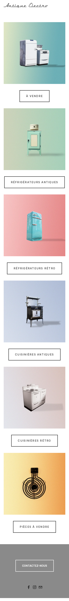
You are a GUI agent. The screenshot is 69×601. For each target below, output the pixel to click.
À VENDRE (34, 96)
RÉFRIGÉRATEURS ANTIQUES (34, 182)
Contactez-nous (34, 565)
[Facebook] (29, 587)
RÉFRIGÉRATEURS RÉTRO (34, 268)
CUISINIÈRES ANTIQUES (34, 354)
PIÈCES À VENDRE (34, 527)
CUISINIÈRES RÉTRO (34, 440)
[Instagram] (34, 587)
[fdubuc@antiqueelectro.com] (40, 587)
